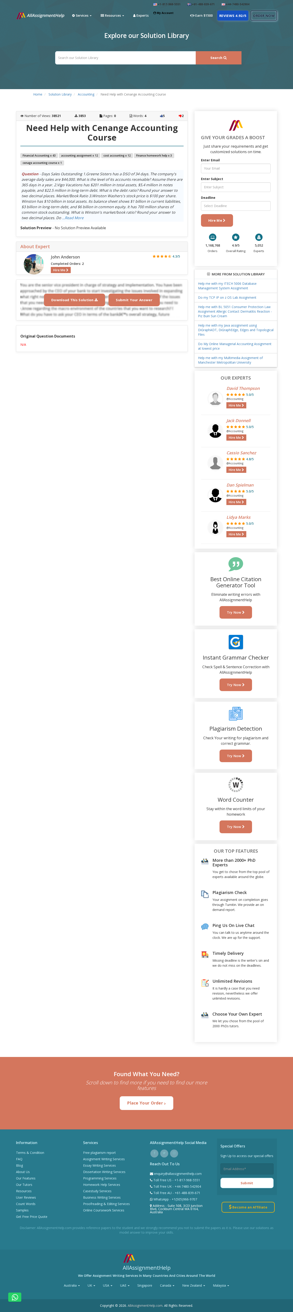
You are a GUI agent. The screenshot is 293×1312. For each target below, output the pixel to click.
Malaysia (220, 1285)
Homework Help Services (101, 1184)
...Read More (73, 217)
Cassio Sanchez (241, 452)
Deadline (208, 197)
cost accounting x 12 (117, 155)
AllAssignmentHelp (45, 15)
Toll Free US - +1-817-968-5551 (176, 1180)
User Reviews (26, 1197)
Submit (247, 1183)
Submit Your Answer (134, 300)
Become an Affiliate (249, 1207)
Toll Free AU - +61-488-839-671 (176, 1193)
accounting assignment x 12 (79, 155)
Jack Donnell (238, 420)
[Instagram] (174, 1153)
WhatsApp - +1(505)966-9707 (175, 1199)
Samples (22, 1210)
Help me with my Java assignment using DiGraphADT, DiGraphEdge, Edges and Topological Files (236, 330)
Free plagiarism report (99, 1152)
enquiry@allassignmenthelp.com (178, 1173)
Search (216, 57)
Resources (24, 1191)
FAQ (19, 1159)
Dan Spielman (239, 485)
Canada (166, 1285)
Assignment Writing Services (104, 1159)
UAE (123, 1285)
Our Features (25, 1178)
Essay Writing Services (99, 1165)
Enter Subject (212, 179)
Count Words (25, 1204)
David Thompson (243, 388)
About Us (23, 1172)
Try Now (234, 612)
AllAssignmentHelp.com (145, 1305)
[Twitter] (164, 1153)
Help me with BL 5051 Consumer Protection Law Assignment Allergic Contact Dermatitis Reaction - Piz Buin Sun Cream (235, 311)
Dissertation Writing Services (104, 1172)
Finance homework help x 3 (154, 155)
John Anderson (65, 257)
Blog (19, 1165)
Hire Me (59, 270)
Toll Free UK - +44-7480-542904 (176, 1186)
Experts (142, 15)
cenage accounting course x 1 (42, 163)
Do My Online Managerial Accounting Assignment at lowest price (234, 346)
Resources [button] (113, 15)
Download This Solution (73, 300)
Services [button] (82, 15)
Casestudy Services (97, 1191)
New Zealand (192, 1285)
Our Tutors (24, 1184)
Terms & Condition (30, 1152)
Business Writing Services (102, 1197)
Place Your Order (145, 1103)
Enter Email (210, 160)
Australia (71, 1285)
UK (90, 1285)
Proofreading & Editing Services (106, 1204)
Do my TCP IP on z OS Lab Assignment (227, 297)
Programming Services (100, 1178)
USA (106, 1285)
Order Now (264, 15)
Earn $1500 (203, 15)
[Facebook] (154, 1153)
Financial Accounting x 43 (39, 155)
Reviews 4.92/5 (232, 15)
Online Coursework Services (103, 1210)
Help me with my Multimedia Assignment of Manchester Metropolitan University (230, 360)
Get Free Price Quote (31, 1216)
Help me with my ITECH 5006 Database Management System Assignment (227, 285)
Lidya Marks (238, 517)
